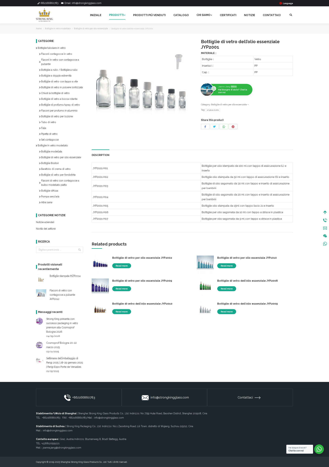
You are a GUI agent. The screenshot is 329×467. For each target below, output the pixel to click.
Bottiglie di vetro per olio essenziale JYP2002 (142, 257)
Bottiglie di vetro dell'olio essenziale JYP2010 (142, 303)
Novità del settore (46, 228)
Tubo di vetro (48, 122)
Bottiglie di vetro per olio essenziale (91, 28)
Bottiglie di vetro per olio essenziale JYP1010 (247, 257)
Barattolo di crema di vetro (56, 169)
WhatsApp (325, 244)
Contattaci (245, 397)
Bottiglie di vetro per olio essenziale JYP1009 (142, 280)
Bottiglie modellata (51, 151)
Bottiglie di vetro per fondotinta (58, 174)
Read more (122, 266)
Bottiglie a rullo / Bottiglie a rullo (59, 69)
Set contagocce (50, 139)
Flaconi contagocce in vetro (56, 54)
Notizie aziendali (45, 222)
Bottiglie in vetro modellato (58, 28)
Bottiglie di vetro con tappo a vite (59, 81)
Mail (325, 228)
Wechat (325, 236)
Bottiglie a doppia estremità (56, 75)
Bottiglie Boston (50, 163)
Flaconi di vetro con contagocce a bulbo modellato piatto (60, 182)
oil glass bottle (213, 110)
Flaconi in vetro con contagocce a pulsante (60, 61)
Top (325, 212)
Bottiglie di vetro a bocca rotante (59, 99)
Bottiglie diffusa (49, 190)
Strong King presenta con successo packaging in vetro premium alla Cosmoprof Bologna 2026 (62, 325)
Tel (325, 220)
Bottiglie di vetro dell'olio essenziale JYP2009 (247, 303)
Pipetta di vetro (49, 133)
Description (100, 155)
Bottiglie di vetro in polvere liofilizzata (62, 87)
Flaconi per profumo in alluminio (59, 110)
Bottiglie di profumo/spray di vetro (60, 104)
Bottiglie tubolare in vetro (52, 48)
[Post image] (39, 321)
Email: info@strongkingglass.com (82, 3)
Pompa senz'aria (50, 196)
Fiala (43, 128)
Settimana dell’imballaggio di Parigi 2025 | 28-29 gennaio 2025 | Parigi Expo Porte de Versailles (64, 362)
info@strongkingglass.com (169, 397)
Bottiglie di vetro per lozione (57, 116)
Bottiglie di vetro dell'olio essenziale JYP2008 (247, 280)
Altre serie (46, 202)
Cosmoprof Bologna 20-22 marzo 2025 (61, 345)
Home (39, 28)
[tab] (100, 153)
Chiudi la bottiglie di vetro (55, 93)
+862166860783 (49, 3)
